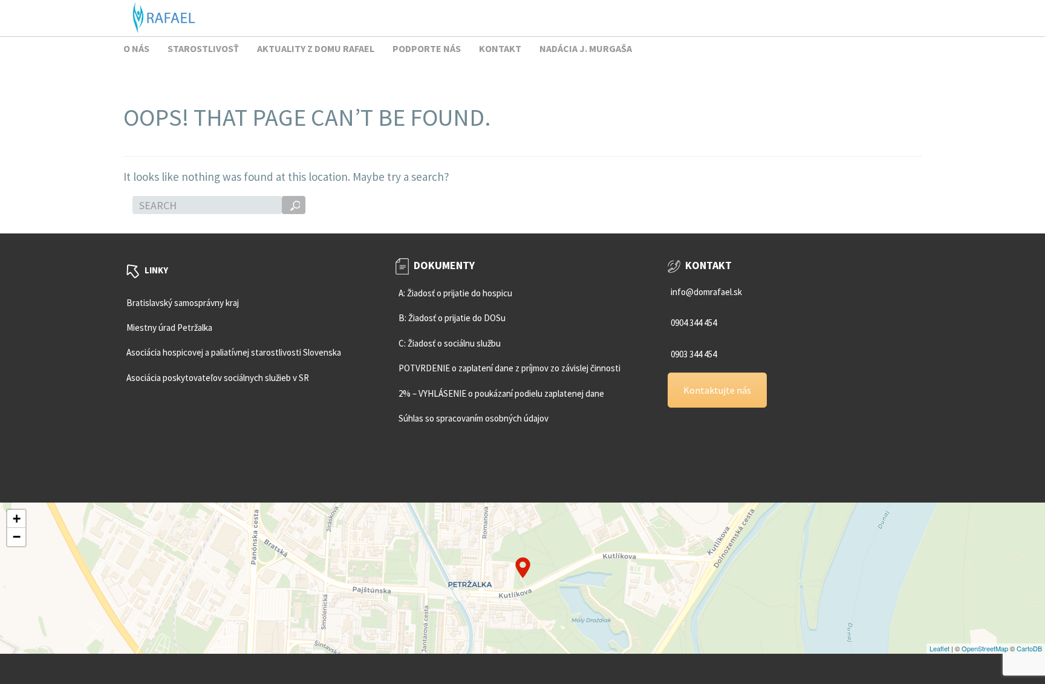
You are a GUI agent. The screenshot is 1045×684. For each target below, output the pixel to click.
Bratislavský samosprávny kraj (182, 302)
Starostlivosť (203, 48)
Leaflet (939, 648)
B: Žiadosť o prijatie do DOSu (452, 318)
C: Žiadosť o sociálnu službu (450, 343)
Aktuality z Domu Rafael (315, 48)
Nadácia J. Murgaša (585, 48)
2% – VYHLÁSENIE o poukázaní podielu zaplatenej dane (501, 393)
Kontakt (500, 48)
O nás (136, 48)
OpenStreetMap (985, 648)
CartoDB (1029, 648)
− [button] (17, 536)
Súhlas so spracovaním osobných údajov (474, 418)
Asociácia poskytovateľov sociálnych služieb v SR (217, 377)
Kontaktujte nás (717, 390)
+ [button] (17, 518)
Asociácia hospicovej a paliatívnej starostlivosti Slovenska (233, 352)
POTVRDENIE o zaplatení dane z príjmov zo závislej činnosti (509, 368)
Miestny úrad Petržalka (169, 327)
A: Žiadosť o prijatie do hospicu (455, 293)
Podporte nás (426, 48)
